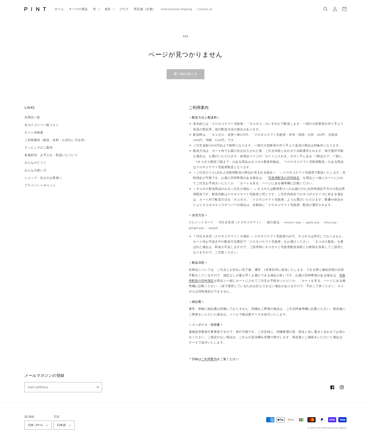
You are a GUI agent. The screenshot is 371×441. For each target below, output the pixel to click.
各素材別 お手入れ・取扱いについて (51, 155)
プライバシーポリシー (40, 185)
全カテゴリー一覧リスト (41, 125)
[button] (96, 9)
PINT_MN (320, 427)
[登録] (97, 387)
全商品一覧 (32, 117)
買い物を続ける (185, 74)
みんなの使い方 (35, 170)
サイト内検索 (33, 132)
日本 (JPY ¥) (35, 425)
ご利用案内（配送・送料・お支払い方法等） (55, 140)
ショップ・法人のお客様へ (43, 178)
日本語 (61, 425)
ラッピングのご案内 (38, 147)
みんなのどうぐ (35, 162)
